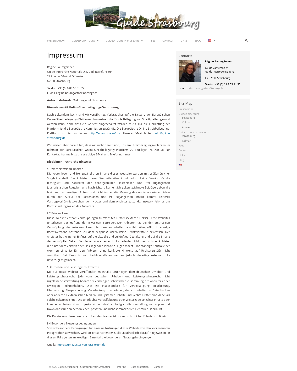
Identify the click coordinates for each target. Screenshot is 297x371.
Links (184, 40)
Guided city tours (83, 40)
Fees (152, 40)
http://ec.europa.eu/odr (105, 133)
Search (246, 40)
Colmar (186, 122)
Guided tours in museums (122, 40)
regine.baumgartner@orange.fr (204, 88)
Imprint (121, 366)
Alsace (186, 127)
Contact (167, 40)
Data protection (140, 366)
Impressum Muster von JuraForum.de (81, 345)
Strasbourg (188, 117)
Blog (198, 40)
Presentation (56, 40)
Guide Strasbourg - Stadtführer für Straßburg (84, 366)
